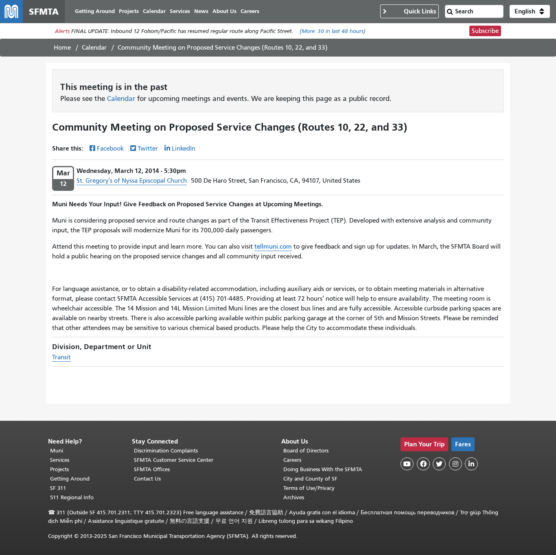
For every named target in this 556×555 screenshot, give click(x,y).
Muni (56, 450)
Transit (61, 357)
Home (62, 47)
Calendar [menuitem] (154, 11)
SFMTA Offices (152, 469)
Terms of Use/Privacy (309, 488)
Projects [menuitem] (129, 11)
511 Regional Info (72, 497)
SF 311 (58, 488)
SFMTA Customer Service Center (173, 460)
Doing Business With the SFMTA (322, 469)
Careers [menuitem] (250, 11)
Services (59, 460)
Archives (293, 497)
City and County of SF (310, 478)
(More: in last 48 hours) (333, 31)
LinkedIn (183, 148)
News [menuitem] (201, 11)
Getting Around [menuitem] (95, 11)
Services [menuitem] (180, 11)
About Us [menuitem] (224, 11)
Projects (59, 469)
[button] (530, 11)
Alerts (62, 31)
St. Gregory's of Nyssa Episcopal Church (132, 180)
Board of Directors (305, 450)
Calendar (94, 47)
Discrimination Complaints (166, 450)
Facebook (110, 148)
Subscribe (485, 31)
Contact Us (147, 478)
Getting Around (70, 478)
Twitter (148, 148)
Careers (292, 460)
